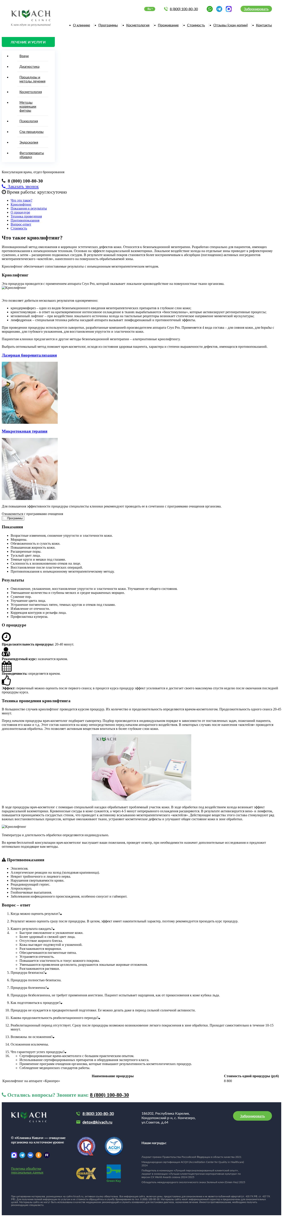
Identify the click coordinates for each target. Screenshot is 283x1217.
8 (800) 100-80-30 (184, 9)
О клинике (81, 25)
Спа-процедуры (31, 132)
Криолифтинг (21, 204)
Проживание (168, 25)
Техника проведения (26, 216)
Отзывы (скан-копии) (230, 25)
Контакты (264, 25)
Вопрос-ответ (21, 224)
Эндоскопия (28, 142)
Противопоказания (25, 220)
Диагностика (29, 66)
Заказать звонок (22, 186)
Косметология (137, 25)
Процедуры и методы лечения (32, 79)
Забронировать (256, 9)
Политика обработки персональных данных (27, 1170)
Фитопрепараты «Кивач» (31, 155)
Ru (149, 9)
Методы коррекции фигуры (27, 106)
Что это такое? (21, 200)
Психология (28, 121)
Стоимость (196, 25)
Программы (108, 25)
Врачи (24, 56)
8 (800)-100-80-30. (150, 1199)
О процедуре (20, 212)
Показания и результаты (29, 208)
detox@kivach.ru (97, 1122)
